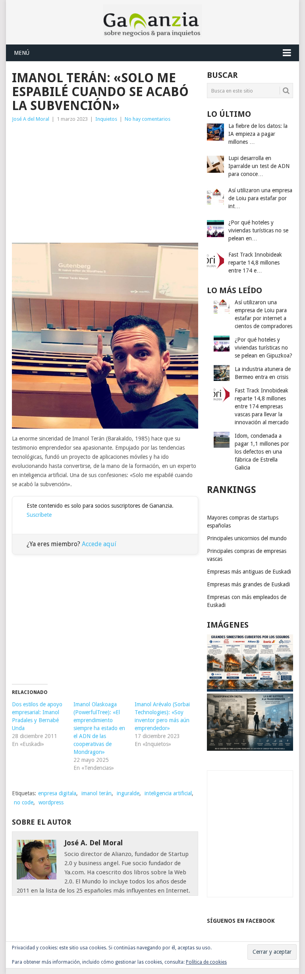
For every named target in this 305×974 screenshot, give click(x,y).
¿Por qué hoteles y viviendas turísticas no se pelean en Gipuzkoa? (263, 347)
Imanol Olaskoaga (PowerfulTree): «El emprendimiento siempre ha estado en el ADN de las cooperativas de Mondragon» (99, 728)
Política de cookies (206, 962)
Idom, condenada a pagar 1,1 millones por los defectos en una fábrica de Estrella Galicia (262, 452)
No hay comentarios (147, 119)
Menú (21, 53)
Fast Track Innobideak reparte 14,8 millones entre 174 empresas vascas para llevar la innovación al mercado (262, 406)
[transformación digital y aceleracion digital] (250, 749)
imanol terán (96, 793)
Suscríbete (39, 515)
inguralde (128, 793)
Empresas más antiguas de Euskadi (249, 571)
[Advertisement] (105, 183)
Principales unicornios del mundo (247, 538)
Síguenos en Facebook (241, 921)
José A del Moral (30, 119)
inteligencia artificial (168, 793)
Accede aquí (99, 544)
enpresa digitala (57, 793)
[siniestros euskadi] (250, 689)
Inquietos (106, 119)
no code (23, 802)
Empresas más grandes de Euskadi (248, 584)
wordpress (51, 802)
